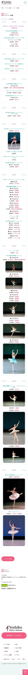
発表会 (6, 651)
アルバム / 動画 (8, 7)
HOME (2, 7)
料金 (16, 644)
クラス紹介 (7, 644)
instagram (23, 659)
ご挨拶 (16, 651)
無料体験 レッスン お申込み (25, 672)
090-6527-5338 (7, 582)
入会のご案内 (18, 648)
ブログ (18, 659)
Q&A (13, 659)
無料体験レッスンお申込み (14, 635)
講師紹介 (7, 648)
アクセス (17, 655)
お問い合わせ (6, 659)
